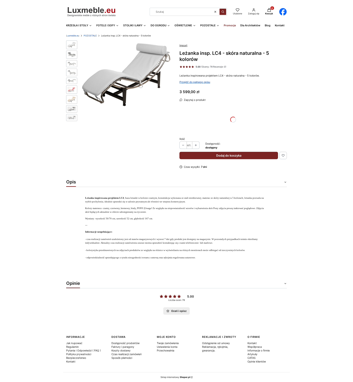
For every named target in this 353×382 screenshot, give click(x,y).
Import (183, 45)
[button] (223, 12)
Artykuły (252, 354)
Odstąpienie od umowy (216, 343)
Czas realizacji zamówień (126, 354)
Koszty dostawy (121, 350)
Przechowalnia (165, 350)
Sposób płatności (121, 357)
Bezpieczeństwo (76, 357)
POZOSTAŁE (90, 35)
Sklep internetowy (175, 377)
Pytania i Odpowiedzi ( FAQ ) (83, 350)
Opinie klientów (256, 361)
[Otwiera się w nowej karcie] (283, 12)
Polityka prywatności (78, 354)
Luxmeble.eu (72, 35)
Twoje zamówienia (168, 343)
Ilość (182, 138)
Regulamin (72, 346)
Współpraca (254, 346)
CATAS (251, 357)
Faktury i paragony (122, 346)
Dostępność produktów (125, 343)
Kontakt (70, 361)
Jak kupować (74, 343)
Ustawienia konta (167, 346)
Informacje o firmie (258, 350)
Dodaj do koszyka (228, 155)
